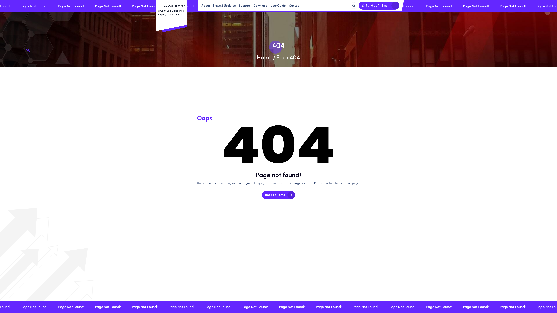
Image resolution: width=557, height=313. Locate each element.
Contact (294, 5)
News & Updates (224, 5)
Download (260, 5)
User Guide (278, 5)
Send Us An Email (377, 5)
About (205, 5)
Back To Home (275, 194)
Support (244, 5)
